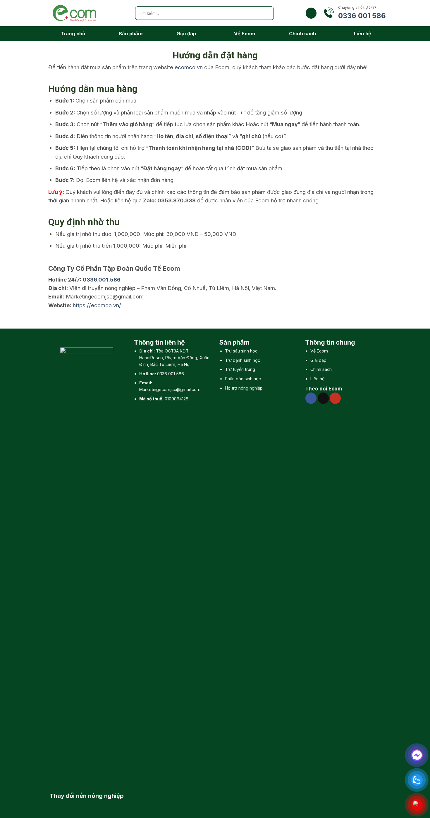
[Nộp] (267, 13)
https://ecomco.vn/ (97, 305)
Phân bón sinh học (243, 378)
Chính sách (302, 34)
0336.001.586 (102, 279)
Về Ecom (244, 34)
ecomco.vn (189, 67)
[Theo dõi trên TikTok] (323, 398)
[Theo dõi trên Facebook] (311, 398)
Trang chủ (73, 34)
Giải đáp (186, 34)
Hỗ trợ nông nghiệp (244, 387)
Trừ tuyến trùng (240, 369)
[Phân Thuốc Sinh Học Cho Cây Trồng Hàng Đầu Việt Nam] (87, 13)
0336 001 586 (170, 373)
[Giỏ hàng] (311, 13)
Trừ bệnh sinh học (242, 360)
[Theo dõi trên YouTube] (335, 398)
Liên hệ (362, 34)
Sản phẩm (131, 34)
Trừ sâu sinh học (241, 350)
